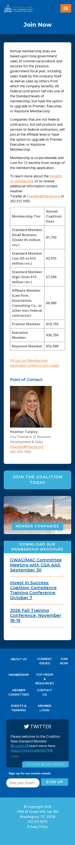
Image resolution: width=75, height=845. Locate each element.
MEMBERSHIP (19, 675)
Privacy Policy (37, 826)
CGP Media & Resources (44, 676)
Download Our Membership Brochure (37, 546)
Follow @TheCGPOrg (45, 764)
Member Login (44, 707)
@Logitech (19, 746)
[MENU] (65, 8)
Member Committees (18, 691)
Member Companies (37, 526)
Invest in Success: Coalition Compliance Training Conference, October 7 (33, 590)
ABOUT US (19, 659)
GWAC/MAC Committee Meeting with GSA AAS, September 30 (36, 564)
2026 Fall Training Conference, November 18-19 (35, 615)
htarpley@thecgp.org (43, 196)
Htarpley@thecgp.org (27, 446)
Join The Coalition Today (37, 480)
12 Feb (15, 756)
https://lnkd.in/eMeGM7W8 (32, 750)
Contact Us (44, 691)
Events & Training (18, 707)
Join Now (64, 660)
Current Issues (44, 660)
